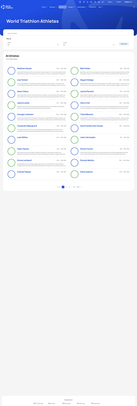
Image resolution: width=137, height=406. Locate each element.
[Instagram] (80, 2)
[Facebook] (84, 2)
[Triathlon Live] (128, 2)
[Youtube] (91, 2)
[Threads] (95, 2)
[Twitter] (87, 2)
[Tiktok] (99, 2)
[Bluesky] (103, 2)
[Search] (134, 7)
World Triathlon (7, 7)
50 (74, 187)
